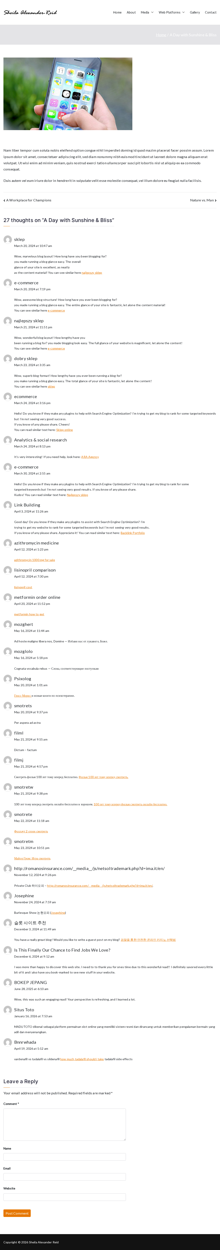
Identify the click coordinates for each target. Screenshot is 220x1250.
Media (145, 12)
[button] (151, 12)
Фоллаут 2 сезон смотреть (31, 831)
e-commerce (26, 282)
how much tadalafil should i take (82, 1059)
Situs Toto (24, 1009)
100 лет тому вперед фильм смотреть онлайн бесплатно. (130, 804)
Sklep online (64, 430)
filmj (18, 759)
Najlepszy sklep (77, 495)
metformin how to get (29, 614)
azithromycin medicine (36, 542)
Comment (11, 1104)
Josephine (24, 895)
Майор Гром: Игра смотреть (32, 858)
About (131, 12)
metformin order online (37, 597)
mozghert (23, 624)
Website (9, 1188)
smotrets (23, 705)
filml (18, 732)
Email (7, 1168)
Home (117, 12)
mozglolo (23, 651)
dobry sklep (25, 358)
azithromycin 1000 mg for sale (34, 560)
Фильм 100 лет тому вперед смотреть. (103, 777)
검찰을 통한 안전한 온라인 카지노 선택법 (148, 939)
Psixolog (22, 678)
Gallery (195, 12)
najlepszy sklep (92, 272)
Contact (211, 12)
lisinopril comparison (35, 569)
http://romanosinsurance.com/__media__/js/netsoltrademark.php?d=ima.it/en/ (89, 868)
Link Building (27, 504)
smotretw (23, 786)
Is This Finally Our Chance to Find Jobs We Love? (62, 949)
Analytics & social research (40, 439)
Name (7, 1148)
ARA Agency (90, 457)
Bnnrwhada (25, 1042)
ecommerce (25, 396)
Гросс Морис (23, 695)
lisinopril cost (23, 587)
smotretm (23, 841)
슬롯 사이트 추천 (30, 922)
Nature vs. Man (202, 200)
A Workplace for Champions (28, 200)
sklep (19, 239)
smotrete (23, 814)
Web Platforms (169, 12)
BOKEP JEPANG (30, 982)
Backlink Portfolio (133, 533)
